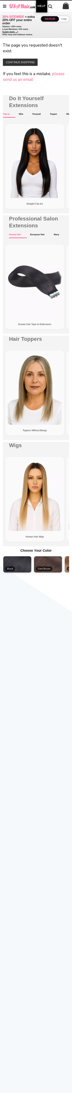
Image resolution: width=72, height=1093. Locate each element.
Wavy (56, 234)
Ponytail (36, 114)
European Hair (37, 234)
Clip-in (6, 114)
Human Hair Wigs (35, 536)
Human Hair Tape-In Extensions (34, 324)
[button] (17, 564)
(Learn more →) (10, 32)
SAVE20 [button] (50, 18)
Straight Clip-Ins (34, 203)
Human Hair (15, 234)
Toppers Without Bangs (35, 430)
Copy (64, 18)
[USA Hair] (26, 6)
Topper (53, 114)
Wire (21, 114)
